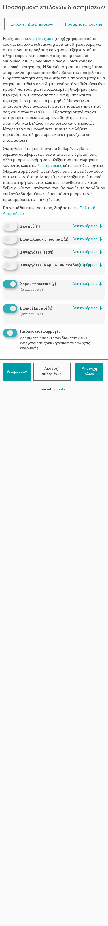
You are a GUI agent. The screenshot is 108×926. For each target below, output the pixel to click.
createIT (62, 389)
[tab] (31, 24)
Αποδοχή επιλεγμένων (51, 371)
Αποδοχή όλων (89, 371)
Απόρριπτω (17, 371)
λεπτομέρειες (87, 226)
